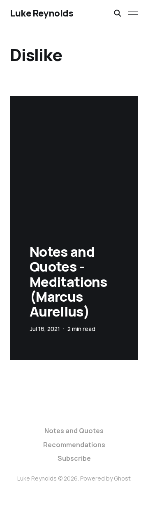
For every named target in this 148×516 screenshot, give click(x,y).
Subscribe (74, 458)
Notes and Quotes (74, 430)
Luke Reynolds (41, 13)
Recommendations (74, 444)
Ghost (122, 478)
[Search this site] (117, 13)
